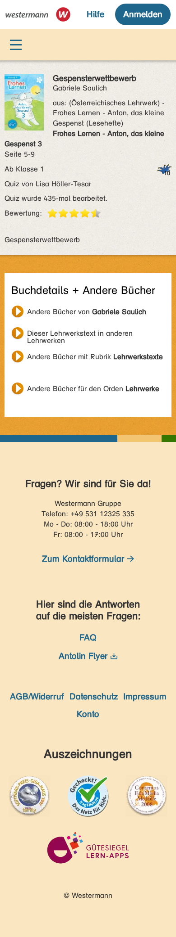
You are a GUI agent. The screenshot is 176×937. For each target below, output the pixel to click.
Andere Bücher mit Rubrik (95, 356)
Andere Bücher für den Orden (93, 388)
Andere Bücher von (86, 311)
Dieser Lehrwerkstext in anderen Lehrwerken (80, 334)
